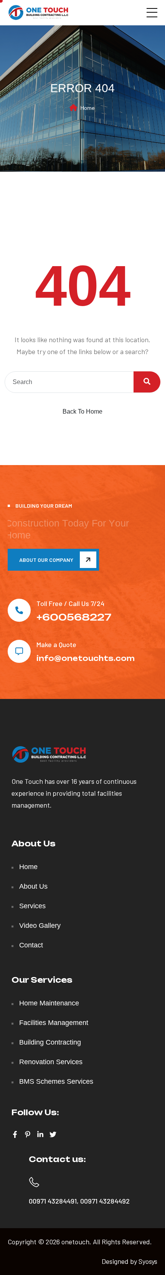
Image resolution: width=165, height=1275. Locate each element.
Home (87, 108)
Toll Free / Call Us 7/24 (70, 603)
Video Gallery (40, 925)
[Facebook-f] (15, 1134)
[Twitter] (53, 1134)
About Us (33, 886)
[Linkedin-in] (40, 1134)
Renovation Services (50, 1062)
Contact (31, 945)
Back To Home (82, 411)
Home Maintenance (49, 1003)
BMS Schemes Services (56, 1081)
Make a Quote (56, 644)
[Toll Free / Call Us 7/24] (19, 610)
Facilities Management (53, 1023)
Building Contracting (50, 1042)
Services (32, 906)
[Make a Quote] (19, 651)
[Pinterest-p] (27, 1134)
